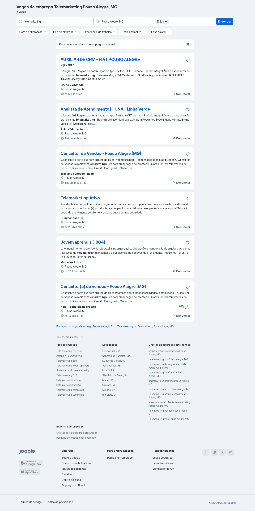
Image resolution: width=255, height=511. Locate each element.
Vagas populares (162, 457)
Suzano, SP (108, 389)
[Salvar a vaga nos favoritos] (187, 60)
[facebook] (205, 452)
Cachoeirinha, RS (111, 351)
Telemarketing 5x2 (66, 375)
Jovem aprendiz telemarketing (73, 370)
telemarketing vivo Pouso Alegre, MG (168, 418)
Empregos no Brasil (73, 485)
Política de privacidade (59, 502)
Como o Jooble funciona (76, 463)
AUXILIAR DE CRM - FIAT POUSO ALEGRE (100, 59)
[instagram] (214, 452)
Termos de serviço (30, 502)
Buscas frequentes (68, 336)
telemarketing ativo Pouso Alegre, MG (169, 389)
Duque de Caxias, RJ (113, 360)
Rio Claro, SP (109, 394)
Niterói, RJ (108, 370)
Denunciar (183, 94)
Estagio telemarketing (68, 380)
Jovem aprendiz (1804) (83, 242)
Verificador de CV (163, 468)
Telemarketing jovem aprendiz (72, 365)
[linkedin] (230, 452)
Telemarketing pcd (66, 360)
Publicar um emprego (120, 457)
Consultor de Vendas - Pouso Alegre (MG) (101, 153)
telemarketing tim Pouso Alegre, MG (168, 359)
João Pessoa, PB (111, 365)
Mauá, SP (107, 380)
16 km (160, 21)
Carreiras (67, 474)
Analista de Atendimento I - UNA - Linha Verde (105, 109)
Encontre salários (163, 463)
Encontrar (224, 21)
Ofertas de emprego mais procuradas (76, 432)
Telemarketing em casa (69, 351)
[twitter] (222, 452)
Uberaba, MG (109, 384)
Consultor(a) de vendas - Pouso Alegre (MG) (103, 286)
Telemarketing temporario (70, 389)
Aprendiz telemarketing (69, 355)
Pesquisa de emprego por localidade (76, 437)
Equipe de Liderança (74, 468)
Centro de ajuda (71, 480)
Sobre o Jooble (71, 457)
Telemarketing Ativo (80, 197)
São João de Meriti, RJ (115, 375)
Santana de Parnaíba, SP (116, 355)
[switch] (189, 44)
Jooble (231, 502)
